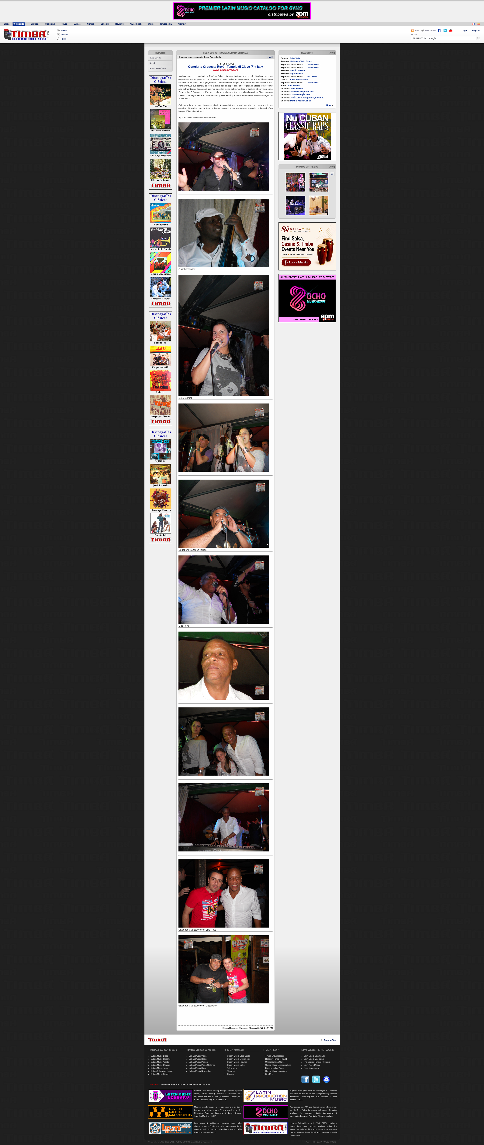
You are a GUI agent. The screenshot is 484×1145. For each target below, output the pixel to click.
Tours (64, 24)
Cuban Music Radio (198, 1059)
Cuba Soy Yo (155, 58)
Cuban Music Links (236, 1065)
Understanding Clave (275, 1062)
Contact (182, 24)
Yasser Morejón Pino (300, 94)
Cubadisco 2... (314, 64)
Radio (64, 39)
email (270, 57)
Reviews (119, 24)
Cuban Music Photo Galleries (202, 1065)
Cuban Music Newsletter (200, 1071)
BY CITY (414, 35)
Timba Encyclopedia (274, 1056)
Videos (64, 30)
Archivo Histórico (158, 68)
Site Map (269, 1074)
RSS (417, 30)
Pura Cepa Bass (311, 1068)
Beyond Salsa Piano (274, 1068)
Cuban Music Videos (198, 1056)
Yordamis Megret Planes (302, 91)
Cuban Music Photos (198, 1062)
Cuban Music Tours (159, 1068)
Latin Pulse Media (312, 1065)
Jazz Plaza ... (313, 76)
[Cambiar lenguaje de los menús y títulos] (478, 24)
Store (150, 24)
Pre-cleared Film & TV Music (317, 1062)
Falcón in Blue (297, 70)
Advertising (232, 1068)
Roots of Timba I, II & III (276, 1059)
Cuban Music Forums (237, 1062)
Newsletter (430, 30)
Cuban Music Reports (160, 1059)
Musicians (50, 24)
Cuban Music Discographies (278, 1065)
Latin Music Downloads (314, 1056)
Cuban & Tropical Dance (161, 1071)
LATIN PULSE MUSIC (179, 1142)
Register (476, 30)
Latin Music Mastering (314, 1059)
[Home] (157, 1040)
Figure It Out (296, 73)
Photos (64, 34)
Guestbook (135, 24)
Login (465, 30)
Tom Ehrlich (294, 85)
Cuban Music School (159, 1074)
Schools (105, 24)
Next (328, 105)
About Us (231, 1071)
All (332, 174)
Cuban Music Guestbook (238, 1059)
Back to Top (330, 1040)
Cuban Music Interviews (276, 1071)
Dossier (153, 63)
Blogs (6, 24)
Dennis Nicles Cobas (300, 101)
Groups (34, 24)
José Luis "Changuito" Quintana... (307, 98)
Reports (20, 24)
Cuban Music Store (298, 79)
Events (77, 24)
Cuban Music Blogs (159, 1056)
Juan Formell (296, 88)
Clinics (90, 24)
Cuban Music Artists (159, 1062)
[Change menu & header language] (473, 24)
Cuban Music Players (160, 1065)
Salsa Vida (295, 58)
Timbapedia (166, 24)
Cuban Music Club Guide (238, 1056)
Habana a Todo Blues (301, 61)
